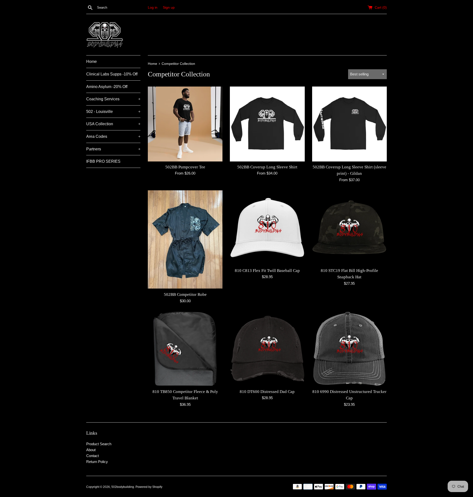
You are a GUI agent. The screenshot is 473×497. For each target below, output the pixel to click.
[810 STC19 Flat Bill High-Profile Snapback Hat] (349, 227)
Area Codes (113, 136)
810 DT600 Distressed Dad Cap (267, 391)
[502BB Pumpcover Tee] (185, 124)
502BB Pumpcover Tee (185, 167)
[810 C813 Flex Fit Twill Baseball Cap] (267, 227)
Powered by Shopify (148, 487)
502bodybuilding (122, 487)
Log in (152, 7)
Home (91, 61)
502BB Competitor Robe (185, 294)
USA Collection (113, 124)
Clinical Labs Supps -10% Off (111, 74)
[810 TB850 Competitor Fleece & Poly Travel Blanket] (185, 348)
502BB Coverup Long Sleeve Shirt (267, 167)
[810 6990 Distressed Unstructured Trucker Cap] (349, 348)
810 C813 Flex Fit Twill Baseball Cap (267, 270)
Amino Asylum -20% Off (106, 87)
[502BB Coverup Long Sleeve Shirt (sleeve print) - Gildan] (349, 124)
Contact (92, 456)
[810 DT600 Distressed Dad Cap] (267, 348)
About (91, 450)
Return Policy (97, 462)
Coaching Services (113, 99)
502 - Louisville (113, 111)
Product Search (98, 444)
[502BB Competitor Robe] (185, 239)
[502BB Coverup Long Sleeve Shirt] (267, 124)
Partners (113, 149)
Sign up (169, 7)
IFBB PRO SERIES (103, 161)
